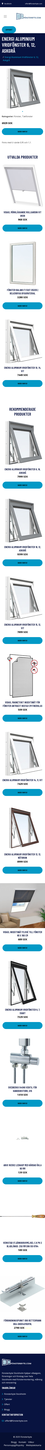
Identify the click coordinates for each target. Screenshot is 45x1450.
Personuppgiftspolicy (14, 1445)
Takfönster (27, 116)
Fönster (17, 116)
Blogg (7, 1409)
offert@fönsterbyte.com (33, 4)
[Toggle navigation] (5, 16)
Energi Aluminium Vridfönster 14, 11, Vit (22, 780)
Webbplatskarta (33, 1445)
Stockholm (8, 4)
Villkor (31, 1442)
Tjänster (8, 1399)
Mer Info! (22, 131)
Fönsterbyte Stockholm (15, 1394)
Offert (9, 29)
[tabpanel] (22, 88)
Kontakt (22, 1442)
